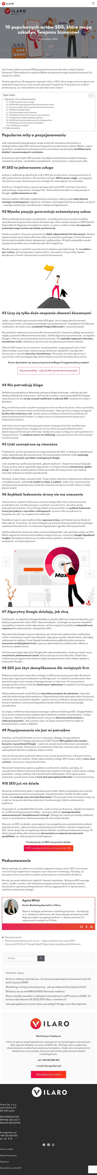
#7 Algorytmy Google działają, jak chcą (25, 118)
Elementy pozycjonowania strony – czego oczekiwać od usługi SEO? (40, 941)
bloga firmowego (60, 393)
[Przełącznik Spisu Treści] (89, 96)
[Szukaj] (41, 958)
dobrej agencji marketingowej (35, 836)
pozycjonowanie (46, 408)
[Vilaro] (7, 3)
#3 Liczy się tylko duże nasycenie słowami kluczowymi (31, 107)
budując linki (38, 190)
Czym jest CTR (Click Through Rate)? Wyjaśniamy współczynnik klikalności (43, 944)
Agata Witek (31, 900)
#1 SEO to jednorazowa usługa (21, 102)
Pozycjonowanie (13, 937)
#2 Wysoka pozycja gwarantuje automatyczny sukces (31, 104)
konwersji (50, 228)
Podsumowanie (13, 128)
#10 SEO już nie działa (19, 125)
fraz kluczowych (77, 234)
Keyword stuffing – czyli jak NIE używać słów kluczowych (48, 371)
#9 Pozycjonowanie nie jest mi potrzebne (26, 123)
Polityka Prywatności (8, 1155)
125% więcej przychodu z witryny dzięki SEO (48, 848)
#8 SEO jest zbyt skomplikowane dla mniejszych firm (30, 120)
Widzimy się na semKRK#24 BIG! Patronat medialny (35, 991)
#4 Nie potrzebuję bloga (19, 110)
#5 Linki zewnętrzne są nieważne (23, 112)
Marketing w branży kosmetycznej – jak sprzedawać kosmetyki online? (46, 987)
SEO (29, 158)
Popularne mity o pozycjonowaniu (20, 99)
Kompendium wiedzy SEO (10, 1168)
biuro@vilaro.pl (52, 1066)
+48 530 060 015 (50, 1060)
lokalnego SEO (67, 712)
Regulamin (4, 1162)
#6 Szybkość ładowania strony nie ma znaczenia (29, 115)
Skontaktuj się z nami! (48, 1074)
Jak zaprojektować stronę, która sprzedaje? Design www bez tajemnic (46, 1004)
